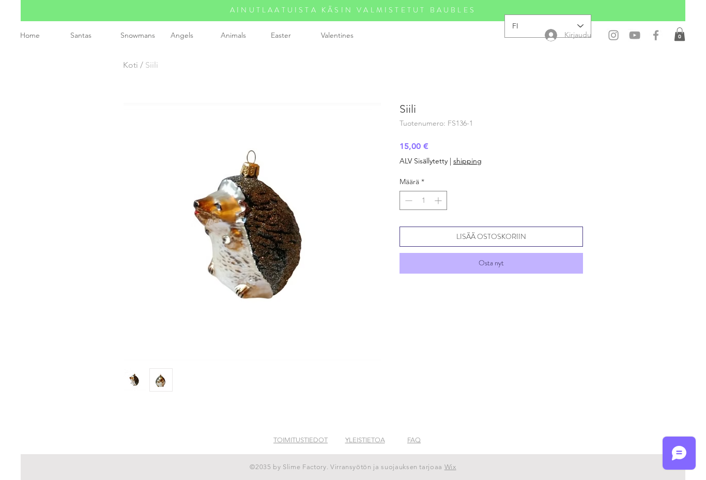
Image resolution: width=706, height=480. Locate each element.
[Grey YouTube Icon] (634, 35)
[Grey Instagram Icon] (613, 35)
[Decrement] (407, 200)
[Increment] (439, 200)
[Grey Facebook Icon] (656, 35)
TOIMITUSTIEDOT (300, 440)
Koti (130, 65)
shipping (467, 161)
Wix (450, 467)
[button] (679, 34)
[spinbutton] (423, 200)
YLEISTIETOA (365, 440)
